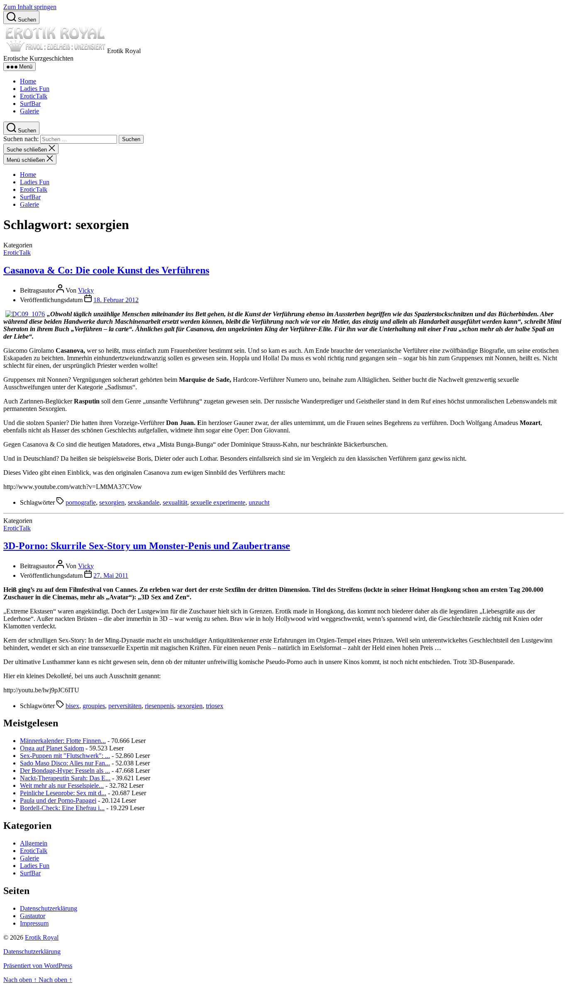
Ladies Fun (34, 88)
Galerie (29, 111)
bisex (72, 705)
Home (28, 81)
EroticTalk (33, 96)
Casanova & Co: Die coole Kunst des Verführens (106, 270)
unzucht (259, 502)
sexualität (175, 502)
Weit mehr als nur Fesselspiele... (62, 785)
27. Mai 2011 (110, 575)
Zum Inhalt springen (29, 6)
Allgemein (33, 843)
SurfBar (30, 103)
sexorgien (112, 502)
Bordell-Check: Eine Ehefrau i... (62, 807)
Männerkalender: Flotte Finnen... (63, 740)
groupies (94, 705)
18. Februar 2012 (116, 299)
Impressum (34, 923)
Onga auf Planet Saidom (52, 748)
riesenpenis (159, 705)
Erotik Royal (42, 937)
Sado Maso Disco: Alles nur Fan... (65, 763)
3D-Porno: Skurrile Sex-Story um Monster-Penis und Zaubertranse (146, 545)
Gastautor (32, 915)
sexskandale (143, 502)
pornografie (81, 502)
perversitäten (125, 705)
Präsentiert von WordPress (37, 965)
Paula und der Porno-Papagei (58, 800)
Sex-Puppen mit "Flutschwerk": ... (65, 755)
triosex (214, 705)
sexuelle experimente (218, 502)
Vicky (86, 290)
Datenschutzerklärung (48, 908)
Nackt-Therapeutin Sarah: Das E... (65, 778)
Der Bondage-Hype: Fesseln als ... (65, 770)
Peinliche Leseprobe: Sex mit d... (63, 792)
